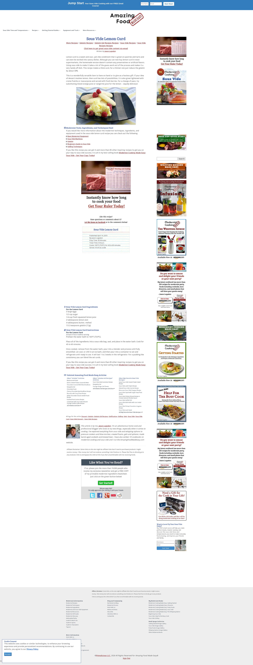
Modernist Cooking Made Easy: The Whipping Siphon (164, 612)
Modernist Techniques (73, 605)
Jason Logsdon (110, 51)
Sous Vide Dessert (77, 419)
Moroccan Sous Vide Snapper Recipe (130, 390)
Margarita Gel (71, 387)
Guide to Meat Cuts (72, 620)
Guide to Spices (71, 622)
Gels (125, 416)
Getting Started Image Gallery (157, 623)
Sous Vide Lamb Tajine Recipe (128, 386)
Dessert (84, 416)
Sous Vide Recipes (128, 43)
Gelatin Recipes (86, 43)
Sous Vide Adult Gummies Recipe (103, 382)
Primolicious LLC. (103, 655)
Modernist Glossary (72, 616)
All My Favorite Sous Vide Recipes (130, 412)
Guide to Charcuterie (72, 625)
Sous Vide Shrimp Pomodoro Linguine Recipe (130, 407)
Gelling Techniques (75, 146)
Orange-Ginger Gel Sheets (101, 386)
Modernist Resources (72, 612)
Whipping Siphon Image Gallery (158, 630)
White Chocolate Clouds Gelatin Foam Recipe (78, 396)
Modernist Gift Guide (72, 614)
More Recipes (72, 43)
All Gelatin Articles (73, 405)
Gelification (113, 416)
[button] (16, 30)
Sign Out (126, 658)
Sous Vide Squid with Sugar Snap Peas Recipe (130, 393)
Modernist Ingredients (72, 607)
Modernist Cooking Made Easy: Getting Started (163, 603)
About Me (110, 612)
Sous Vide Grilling (154, 618)
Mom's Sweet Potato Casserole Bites (78, 382)
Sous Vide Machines (75, 139)
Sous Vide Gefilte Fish (125, 400)
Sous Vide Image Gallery (156, 626)
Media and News (112, 609)
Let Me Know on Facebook (95, 222)
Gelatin (70, 141)
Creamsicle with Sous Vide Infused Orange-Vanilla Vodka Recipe (77, 402)
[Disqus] (106, 527)
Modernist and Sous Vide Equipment (77, 609)
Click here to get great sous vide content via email (106, 48)
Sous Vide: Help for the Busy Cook (159, 616)
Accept (8, 654)
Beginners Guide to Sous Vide (79, 144)
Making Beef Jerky (71, 618)
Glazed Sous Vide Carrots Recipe (129, 388)
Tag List (68, 627)
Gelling (120, 416)
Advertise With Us (112, 614)
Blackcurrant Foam (72, 380)
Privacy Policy (32, 649)
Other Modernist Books (156, 632)
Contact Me (110, 616)
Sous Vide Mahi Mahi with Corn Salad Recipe (130, 403)
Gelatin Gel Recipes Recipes (107, 43)
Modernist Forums (112, 605)
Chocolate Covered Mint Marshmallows (78, 385)
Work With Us (111, 607)
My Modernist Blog (112, 603)
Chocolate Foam (71, 389)
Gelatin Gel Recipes (101, 416)
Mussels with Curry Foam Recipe (76, 393)
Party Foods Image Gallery (156, 628)
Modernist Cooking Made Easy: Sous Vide (161, 609)
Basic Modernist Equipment (78, 136)
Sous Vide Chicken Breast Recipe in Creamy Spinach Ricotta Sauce (129, 397)
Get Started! (106, 483)
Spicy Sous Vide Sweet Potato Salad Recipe (129, 383)
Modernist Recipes (71, 603)
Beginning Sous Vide (155, 614)
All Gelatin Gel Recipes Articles (103, 388)
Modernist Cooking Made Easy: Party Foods (162, 607)
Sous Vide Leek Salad (125, 410)
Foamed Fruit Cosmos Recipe (75, 399)
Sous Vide (131, 416)
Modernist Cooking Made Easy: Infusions (161, 605)
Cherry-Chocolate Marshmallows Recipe (79, 391)
